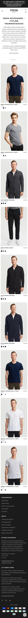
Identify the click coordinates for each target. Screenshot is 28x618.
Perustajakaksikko (6, 522)
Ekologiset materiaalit (7, 530)
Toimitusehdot (5, 503)
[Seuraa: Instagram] (6, 600)
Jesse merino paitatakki (8, 200)
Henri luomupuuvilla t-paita (9, 104)
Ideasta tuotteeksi (6, 524)
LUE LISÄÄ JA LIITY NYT (7, 595)
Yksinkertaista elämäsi (7, 519)
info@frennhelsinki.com (7, 560)
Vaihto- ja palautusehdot (7, 506)
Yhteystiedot (4, 500)
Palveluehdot (4, 508)
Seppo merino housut (7, 247)
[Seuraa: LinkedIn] (10, 600)
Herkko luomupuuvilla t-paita (10, 391)
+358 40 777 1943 (6, 562)
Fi (21, 9)
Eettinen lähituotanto (7, 533)
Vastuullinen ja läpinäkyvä (8, 527)
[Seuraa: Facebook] (2, 600)
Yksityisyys (4, 511)
